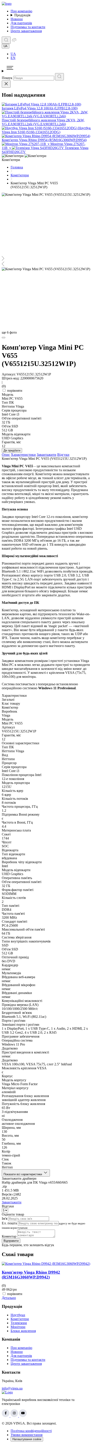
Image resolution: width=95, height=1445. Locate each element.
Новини (17, 19)
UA (13, 54)
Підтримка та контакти (28, 27)
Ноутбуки (18, 1315)
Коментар (9, 1236)
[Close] (6, 84)
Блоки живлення (23, 1331)
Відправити (11, 1240)
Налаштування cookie (26, 1439)
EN (13, 58)
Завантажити (46, 454)
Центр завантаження (26, 31)
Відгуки (63, 454)
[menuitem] (52, 54)
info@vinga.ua (12, 1388)
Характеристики (23, 454)
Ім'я (4, 1218)
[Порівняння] (14, 41)
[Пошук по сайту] (6, 40)
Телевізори (19, 1323)
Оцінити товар (13, 1214)
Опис (6, 454)
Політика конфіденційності (31, 1431)
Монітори (18, 1327)
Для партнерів (21, 23)
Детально (9, 1298)
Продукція (22, 15)
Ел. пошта (9, 1223)
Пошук (7, 78)
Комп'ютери (20, 1319)
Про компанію (21, 11)
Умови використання (26, 1435)
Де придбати (12, 450)
